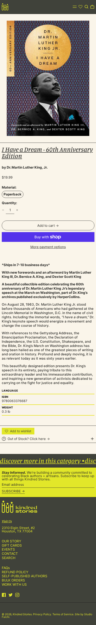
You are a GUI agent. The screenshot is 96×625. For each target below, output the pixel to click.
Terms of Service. (63, 614)
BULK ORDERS (13, 580)
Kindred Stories (22, 614)
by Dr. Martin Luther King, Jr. (25, 167)
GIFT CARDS (12, 545)
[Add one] (17, 210)
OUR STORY (11, 541)
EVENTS (8, 549)
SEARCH (8, 558)
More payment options (48, 247)
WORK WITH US (14, 584)
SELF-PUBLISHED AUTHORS (24, 576)
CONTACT (10, 553)
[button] (86, 7)
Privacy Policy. (42, 614)
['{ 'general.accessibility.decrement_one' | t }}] (3, 210)
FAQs (6, 568)
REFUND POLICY (15, 572)
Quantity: (9, 203)
